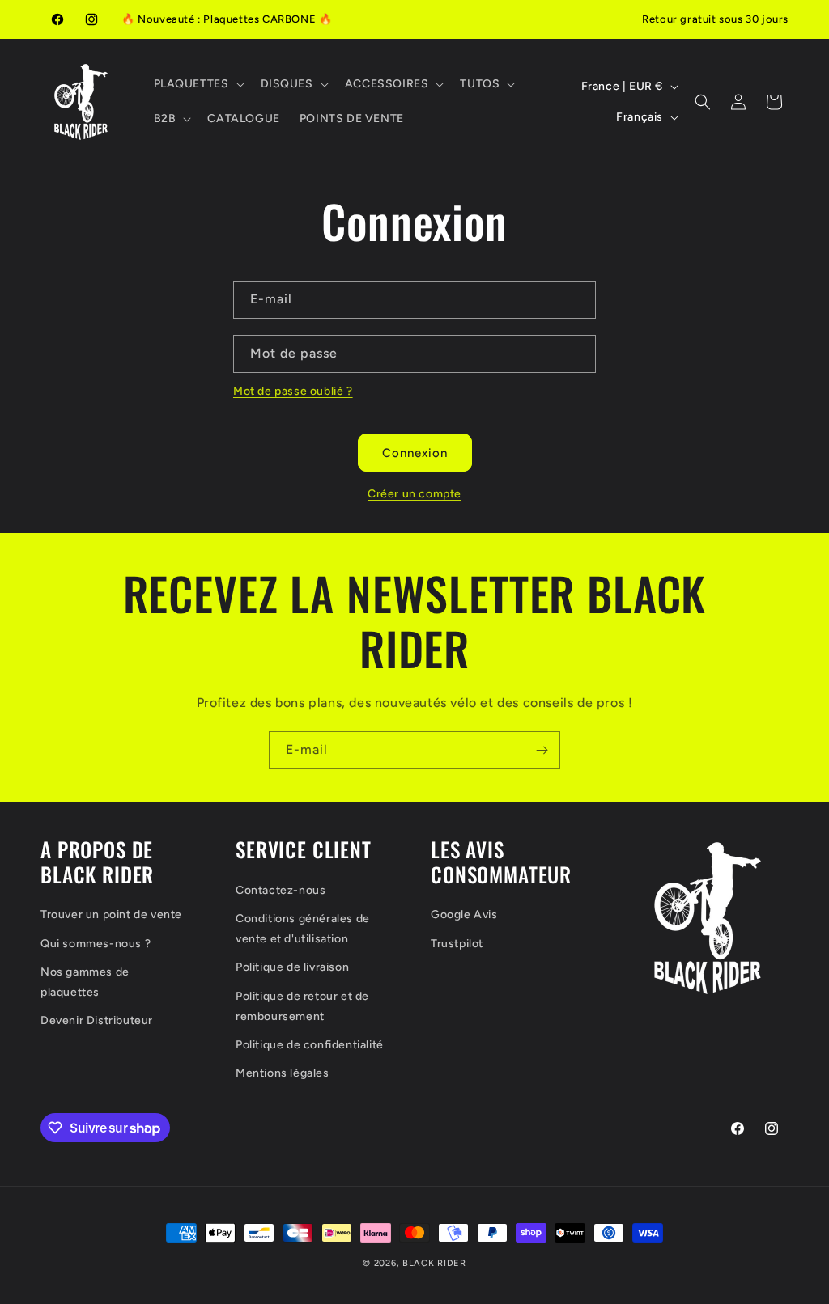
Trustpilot (457, 943)
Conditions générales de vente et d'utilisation (303, 929)
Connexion (415, 453)
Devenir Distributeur (96, 1020)
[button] (197, 84)
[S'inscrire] (541, 750)
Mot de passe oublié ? (293, 391)
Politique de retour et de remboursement (302, 1006)
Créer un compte (414, 494)
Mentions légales (282, 1073)
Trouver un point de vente (111, 914)
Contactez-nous (280, 890)
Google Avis (464, 914)
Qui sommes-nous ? (95, 943)
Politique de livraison (292, 967)
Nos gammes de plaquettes (85, 982)
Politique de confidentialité (310, 1045)
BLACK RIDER (434, 1263)
